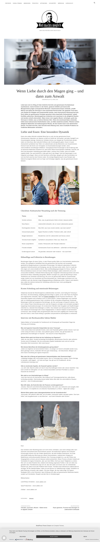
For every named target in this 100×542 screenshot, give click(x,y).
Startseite (8, 3)
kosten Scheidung (49, 296)
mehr (85, 536)
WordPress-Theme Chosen (43, 525)
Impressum (61, 3)
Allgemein (31, 498)
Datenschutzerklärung (94, 539)
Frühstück (35, 3)
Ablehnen (23, 536)
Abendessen (27, 3)
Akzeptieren (54, 536)
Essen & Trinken (17, 3)
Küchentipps (52, 3)
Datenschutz (69, 3)
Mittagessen (43, 3)
